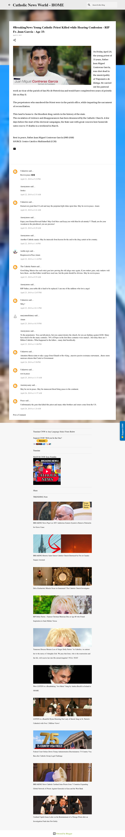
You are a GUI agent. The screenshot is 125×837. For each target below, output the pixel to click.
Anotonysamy (25, 385)
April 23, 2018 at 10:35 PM (31, 323)
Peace (22, 400)
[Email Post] (14, 150)
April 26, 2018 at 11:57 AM (31, 393)
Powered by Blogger (64, 833)
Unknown (24, 170)
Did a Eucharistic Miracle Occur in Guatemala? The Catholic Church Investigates (61, 588)
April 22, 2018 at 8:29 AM (30, 228)
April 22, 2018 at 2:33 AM (30, 194)
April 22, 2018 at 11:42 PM (31, 259)
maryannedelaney (27, 315)
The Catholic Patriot (28, 266)
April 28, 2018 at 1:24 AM (30, 408)
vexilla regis (24, 251)
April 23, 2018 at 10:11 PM (31, 308)
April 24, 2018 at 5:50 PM (30, 362)
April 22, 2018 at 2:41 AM (30, 210)
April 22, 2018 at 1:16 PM (30, 243)
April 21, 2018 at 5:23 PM (30, 179)
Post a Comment (19, 414)
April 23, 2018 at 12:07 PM (31, 292)
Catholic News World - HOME (38, 5)
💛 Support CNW (122, 431)
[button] (14, 40)
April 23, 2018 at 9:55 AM (30, 277)
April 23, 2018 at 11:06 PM (31, 344)
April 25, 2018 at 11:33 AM (31, 377)
